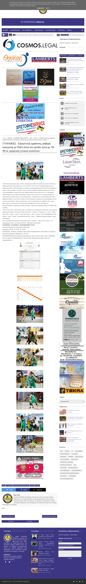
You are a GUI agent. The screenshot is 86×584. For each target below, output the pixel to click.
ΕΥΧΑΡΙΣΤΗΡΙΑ (64, 459)
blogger (29, 521)
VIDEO (35, 138)
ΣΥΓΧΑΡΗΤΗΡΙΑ (65, 470)
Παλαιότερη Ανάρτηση (49, 516)
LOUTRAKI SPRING (45, 34)
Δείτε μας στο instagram (71, 118)
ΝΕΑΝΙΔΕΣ (63, 467)
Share (25, 490)
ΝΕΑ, (34, 154)
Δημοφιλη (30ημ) (72, 56)
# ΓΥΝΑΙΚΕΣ (9, 485)
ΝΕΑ (31, 138)
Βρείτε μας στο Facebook (72, 113)
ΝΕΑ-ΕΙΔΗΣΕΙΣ (26, 30)
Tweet (11, 490)
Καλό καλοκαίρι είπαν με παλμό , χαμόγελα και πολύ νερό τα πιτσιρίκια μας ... (75, 60)
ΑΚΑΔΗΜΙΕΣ (78, 451)
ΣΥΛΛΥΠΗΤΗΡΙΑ (76, 470)
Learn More (40, 8)
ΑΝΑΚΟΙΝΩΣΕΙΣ (15, 30)
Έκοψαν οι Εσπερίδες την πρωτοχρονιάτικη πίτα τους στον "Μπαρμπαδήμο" (74, 439)
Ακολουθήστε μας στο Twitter (71, 108)
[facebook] (5, 562)
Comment (39, 490)
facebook (11, 521)
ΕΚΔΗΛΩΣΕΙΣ (39, 30)
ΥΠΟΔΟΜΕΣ (72, 476)
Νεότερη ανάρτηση (8, 516)
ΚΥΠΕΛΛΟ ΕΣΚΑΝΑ (66, 465)
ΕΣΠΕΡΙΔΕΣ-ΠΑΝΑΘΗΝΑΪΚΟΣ (21, 138)
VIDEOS (69, 30)
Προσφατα (63, 55)
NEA (61, 451)
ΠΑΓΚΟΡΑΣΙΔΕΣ (73, 467)
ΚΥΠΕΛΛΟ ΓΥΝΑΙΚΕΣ (66, 462)
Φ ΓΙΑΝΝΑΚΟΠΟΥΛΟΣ (66, 478)
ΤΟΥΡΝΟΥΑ (61, 30)
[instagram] (74, 581)
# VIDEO (37, 485)
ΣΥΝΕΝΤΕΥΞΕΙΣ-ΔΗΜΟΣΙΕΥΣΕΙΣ (69, 473)
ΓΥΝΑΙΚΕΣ (9, 138)
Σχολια (80, 55)
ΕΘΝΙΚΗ (71, 456)
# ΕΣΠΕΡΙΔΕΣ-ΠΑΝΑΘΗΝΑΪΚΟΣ (21, 485)
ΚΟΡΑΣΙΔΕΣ (74, 459)
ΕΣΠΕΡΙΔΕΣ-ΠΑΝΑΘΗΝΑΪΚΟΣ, (25, 154)
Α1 (72, 451)
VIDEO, (37, 154)
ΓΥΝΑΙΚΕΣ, (15, 154)
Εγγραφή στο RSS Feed (71, 103)
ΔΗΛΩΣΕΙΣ (63, 456)
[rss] (82, 581)
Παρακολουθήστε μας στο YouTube (72, 123)
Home (4, 138)
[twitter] (9, 562)
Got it (48, 8)
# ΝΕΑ (31, 485)
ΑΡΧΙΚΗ (5, 30)
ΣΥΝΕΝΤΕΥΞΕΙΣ (50, 30)
